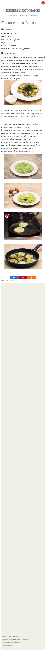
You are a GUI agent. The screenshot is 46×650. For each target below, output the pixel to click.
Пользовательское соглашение (18, 639)
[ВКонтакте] (14, 277)
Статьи (33, 15)
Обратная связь (7, 645)
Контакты (5, 639)
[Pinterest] (23, 277)
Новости (23, 15)
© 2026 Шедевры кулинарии (10, 636)
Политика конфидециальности (11, 642)
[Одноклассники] (31, 277)
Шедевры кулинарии (23, 10)
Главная (12, 15)
